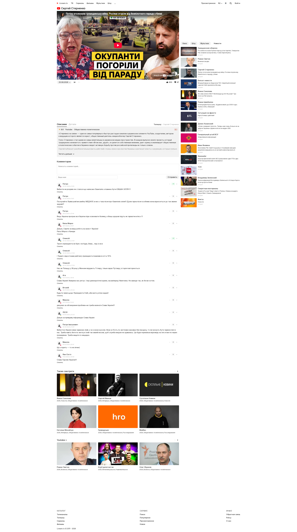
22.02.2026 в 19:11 (68, 198)
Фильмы (90, 3)
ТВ (72, 3)
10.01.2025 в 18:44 (68, 277)
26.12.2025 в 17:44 (68, 213)
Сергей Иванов (104, 398)
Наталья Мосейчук (65, 430)
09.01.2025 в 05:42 (69, 290)
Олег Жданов (145, 467)
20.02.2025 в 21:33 (69, 265)
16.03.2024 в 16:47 (68, 344)
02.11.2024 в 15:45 (68, 302)
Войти (237, 3)
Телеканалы (62, 514)
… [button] (115, 3)
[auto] (226, 3)
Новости (217, 43)
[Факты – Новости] (210, 202)
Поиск (142, 514)
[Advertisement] (118, 103)
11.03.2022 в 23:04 (68, 357)
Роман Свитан (63, 467)
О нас (228, 521)
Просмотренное (208, 3)
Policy (228, 518)
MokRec (142, 430)
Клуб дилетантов (105, 467)
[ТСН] (210, 170)
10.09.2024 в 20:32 (69, 314)
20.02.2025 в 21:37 (68, 241)
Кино (185, 43)
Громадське (103, 430)
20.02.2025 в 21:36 (69, 253)
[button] (177, 371)
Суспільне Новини (147, 398)
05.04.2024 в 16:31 (68, 327)
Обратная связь (233, 514)
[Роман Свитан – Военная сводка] (210, 62)
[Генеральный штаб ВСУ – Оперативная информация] (210, 137)
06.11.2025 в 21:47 (68, 226)
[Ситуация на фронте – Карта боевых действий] (210, 116)
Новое (142, 524)
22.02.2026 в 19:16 (68, 186)
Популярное (145, 518)
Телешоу (157, 124)
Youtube (61, 440)
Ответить (60, 192)
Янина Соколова (64, 398)
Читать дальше (65, 154)
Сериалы (80, 3)
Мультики (100, 3)
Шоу (109, 3)
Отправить (172, 177)
